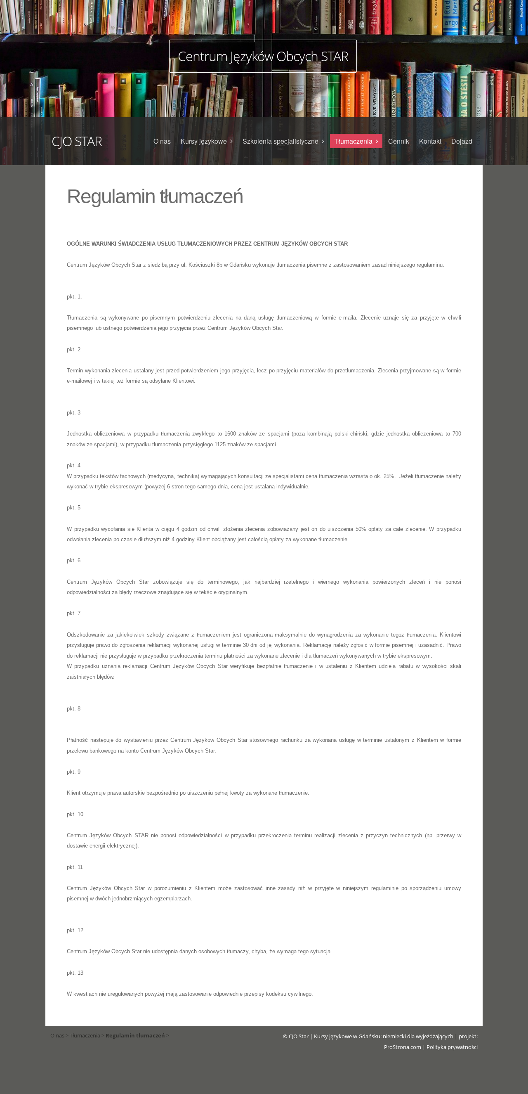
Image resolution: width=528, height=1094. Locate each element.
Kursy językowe (204, 141)
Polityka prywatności (452, 1047)
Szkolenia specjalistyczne (280, 141)
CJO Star (299, 1036)
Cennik (398, 141)
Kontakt (430, 141)
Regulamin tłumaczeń (135, 1035)
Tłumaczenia (353, 141)
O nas (162, 141)
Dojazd (461, 141)
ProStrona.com (402, 1047)
